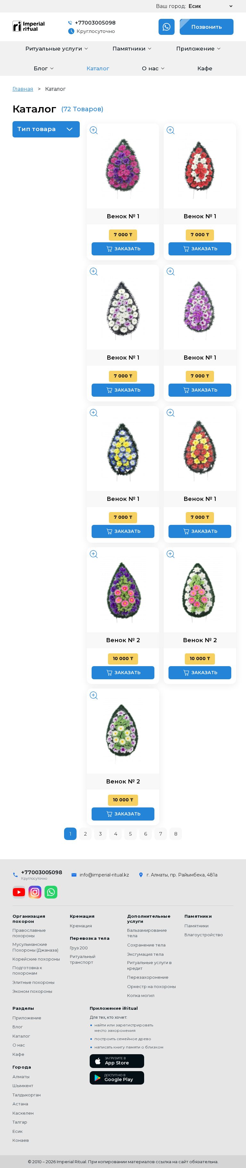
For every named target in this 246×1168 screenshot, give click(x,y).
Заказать (128, 249)
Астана (20, 1103)
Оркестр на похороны (151, 986)
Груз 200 (79, 947)
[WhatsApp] (51, 892)
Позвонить (206, 27)
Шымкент (22, 1085)
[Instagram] (35, 892)
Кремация (81, 925)
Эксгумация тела (145, 954)
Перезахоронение (147, 977)
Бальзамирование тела (147, 933)
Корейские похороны (36, 959)
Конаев (20, 1140)
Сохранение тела (146, 944)
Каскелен (23, 1113)
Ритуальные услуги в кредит (149, 965)
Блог (17, 1026)
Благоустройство (203, 934)
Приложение (26, 1017)
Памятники (196, 925)
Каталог (21, 1036)
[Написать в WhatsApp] (167, 27)
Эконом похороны (32, 991)
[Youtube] (18, 892)
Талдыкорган (26, 1094)
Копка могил (140, 995)
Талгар (19, 1122)
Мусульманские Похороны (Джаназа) (35, 947)
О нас (18, 1044)
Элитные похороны (33, 982)
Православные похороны (29, 933)
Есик (17, 1131)
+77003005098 (95, 23)
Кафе (18, 1054)
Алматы (20, 1076)
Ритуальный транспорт (82, 959)
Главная (22, 89)
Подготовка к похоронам (27, 970)
